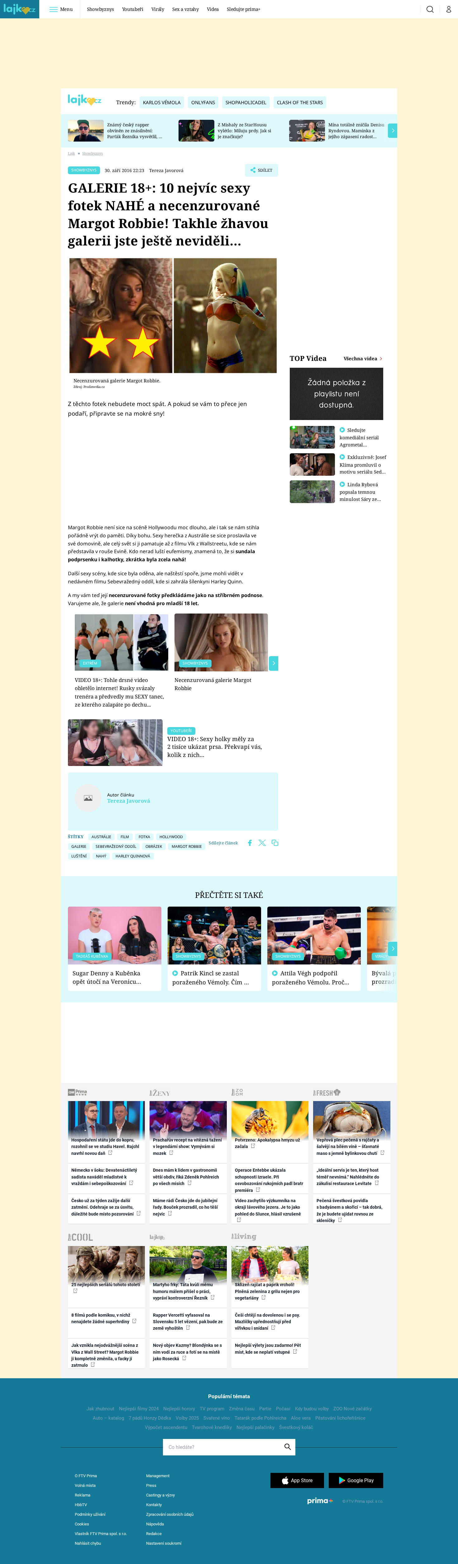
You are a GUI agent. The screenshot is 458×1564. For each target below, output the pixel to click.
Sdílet (264, 172)
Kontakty (154, 1504)
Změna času (242, 1409)
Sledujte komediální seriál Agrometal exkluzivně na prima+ (359, 444)
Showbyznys (100, 9)
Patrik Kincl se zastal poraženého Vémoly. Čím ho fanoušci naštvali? (211, 977)
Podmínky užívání (90, 1514)
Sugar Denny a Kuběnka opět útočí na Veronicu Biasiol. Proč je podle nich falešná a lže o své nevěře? (110, 977)
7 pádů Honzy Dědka (150, 1418)
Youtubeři (132, 9)
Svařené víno (216, 1418)
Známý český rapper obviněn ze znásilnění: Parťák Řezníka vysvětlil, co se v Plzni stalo (135, 133)
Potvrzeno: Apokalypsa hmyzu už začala (267, 1143)
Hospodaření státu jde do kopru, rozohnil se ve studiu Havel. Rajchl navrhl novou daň (105, 1146)
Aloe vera (301, 1418)
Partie (265, 1409)
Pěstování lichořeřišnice (340, 1418)
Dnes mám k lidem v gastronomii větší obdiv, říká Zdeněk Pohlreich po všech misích (186, 1177)
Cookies (82, 1524)
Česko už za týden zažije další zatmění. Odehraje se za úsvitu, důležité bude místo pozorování (103, 1207)
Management (157, 1475)
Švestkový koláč (296, 1427)
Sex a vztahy (185, 9)
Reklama (82, 1495)
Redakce (154, 1533)
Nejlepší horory (179, 1409)
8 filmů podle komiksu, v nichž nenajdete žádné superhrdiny (100, 1318)
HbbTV (81, 1504)
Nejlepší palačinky (255, 1427)
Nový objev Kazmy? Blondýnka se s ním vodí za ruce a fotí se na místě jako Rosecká (187, 1352)
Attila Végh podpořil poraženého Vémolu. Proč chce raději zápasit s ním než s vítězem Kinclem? (308, 977)
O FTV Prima (86, 1475)
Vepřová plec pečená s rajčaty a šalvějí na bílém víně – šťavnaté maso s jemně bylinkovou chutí (348, 1146)
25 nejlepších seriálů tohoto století (105, 1284)
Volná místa (85, 1485)
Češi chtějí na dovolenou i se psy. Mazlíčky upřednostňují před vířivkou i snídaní (267, 1322)
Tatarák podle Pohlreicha (260, 1418)
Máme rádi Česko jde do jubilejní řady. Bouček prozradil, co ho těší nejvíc (185, 1207)
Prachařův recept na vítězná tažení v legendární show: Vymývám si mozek (187, 1146)
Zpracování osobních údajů (169, 1514)
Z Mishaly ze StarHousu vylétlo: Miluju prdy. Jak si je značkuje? (244, 130)
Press (151, 1485)
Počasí (283, 1409)
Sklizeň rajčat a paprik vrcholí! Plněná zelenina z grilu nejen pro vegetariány (267, 1291)
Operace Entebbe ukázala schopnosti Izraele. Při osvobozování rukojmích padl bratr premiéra (269, 1180)
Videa (213, 9)
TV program (212, 1409)
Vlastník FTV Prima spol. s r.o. (101, 1533)
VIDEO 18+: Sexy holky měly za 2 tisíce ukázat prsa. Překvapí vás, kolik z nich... (214, 747)
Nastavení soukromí (163, 1543)
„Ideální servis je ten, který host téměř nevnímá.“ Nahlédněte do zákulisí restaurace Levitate (348, 1177)
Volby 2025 (187, 1418)
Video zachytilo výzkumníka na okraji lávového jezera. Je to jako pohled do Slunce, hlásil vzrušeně (268, 1207)
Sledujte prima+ (243, 9)
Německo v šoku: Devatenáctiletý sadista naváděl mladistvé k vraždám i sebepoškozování (104, 1177)
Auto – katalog (108, 1418)
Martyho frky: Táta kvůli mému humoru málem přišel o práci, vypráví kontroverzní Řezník (183, 1291)
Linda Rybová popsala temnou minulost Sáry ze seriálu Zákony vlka (362, 495)
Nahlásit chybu (88, 1543)
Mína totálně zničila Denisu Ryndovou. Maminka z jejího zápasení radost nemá (356, 133)
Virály (157, 9)
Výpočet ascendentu (166, 1427)
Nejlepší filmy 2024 (139, 1409)
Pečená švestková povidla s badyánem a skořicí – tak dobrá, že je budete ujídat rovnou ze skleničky (349, 1210)
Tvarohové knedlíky (212, 1427)
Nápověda (155, 1524)
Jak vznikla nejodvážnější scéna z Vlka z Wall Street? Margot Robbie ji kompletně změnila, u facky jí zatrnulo (105, 1355)
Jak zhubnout (100, 1409)
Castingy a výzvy (160, 1495)
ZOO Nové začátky (352, 1409)
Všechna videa (361, 358)
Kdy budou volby (312, 1409)
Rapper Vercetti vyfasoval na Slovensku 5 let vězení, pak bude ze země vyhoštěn (188, 1322)
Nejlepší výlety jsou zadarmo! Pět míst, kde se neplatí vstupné (268, 1348)
